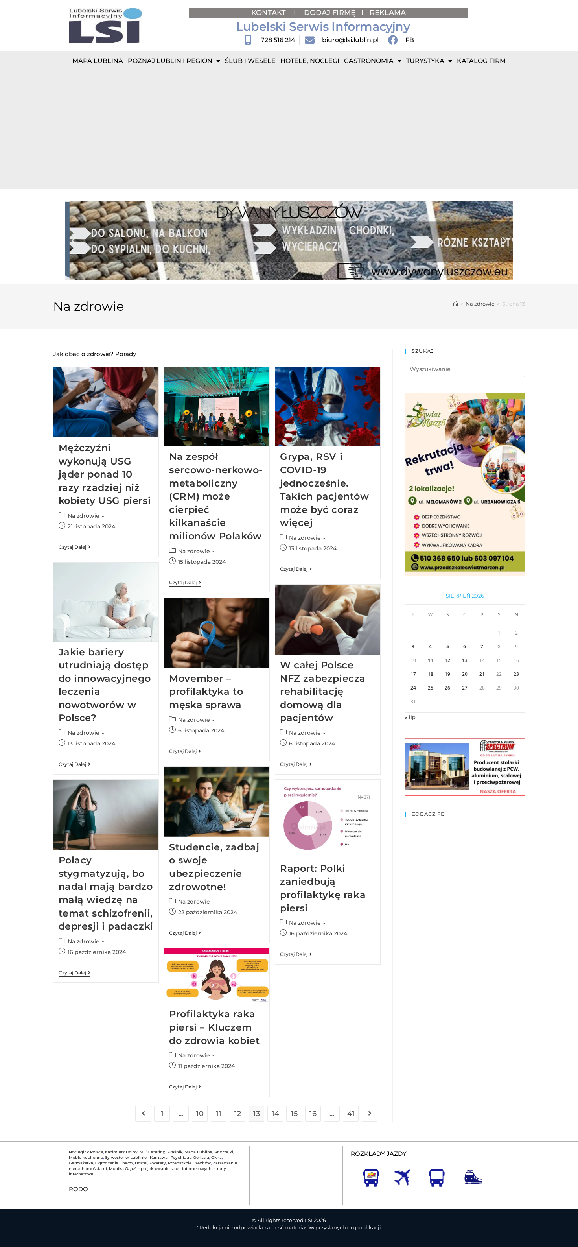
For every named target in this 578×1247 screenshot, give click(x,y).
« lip (410, 717)
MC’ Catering (153, 1152)
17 (413, 674)
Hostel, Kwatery (150, 1163)
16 (313, 1113)
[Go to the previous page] (143, 1114)
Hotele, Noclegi (309, 61)
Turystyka (425, 61)
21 (482, 674)
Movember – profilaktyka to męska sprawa (206, 691)
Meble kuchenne (86, 1157)
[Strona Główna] (455, 304)
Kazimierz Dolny (121, 1152)
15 (294, 1113)
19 (447, 674)
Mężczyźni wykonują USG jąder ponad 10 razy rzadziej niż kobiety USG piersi (105, 474)
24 (413, 687)
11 (218, 1113)
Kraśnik (175, 1152)
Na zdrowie (83, 515)
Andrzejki (223, 1152)
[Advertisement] (289, 130)
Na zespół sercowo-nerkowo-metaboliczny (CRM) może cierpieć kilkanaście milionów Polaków (216, 496)
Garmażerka (81, 1163)
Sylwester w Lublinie (126, 1157)
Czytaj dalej (74, 547)
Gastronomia (369, 61)
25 (430, 687)
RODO (78, 1189)
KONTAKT (269, 12)
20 (465, 674)
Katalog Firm (481, 61)
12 (237, 1113)
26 (447, 687)
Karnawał (159, 1157)
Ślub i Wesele (250, 61)
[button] (74, 240)
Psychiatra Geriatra (190, 1157)
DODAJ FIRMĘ (329, 12)
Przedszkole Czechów (189, 1163)
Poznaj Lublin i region (170, 61)
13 (465, 660)
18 (430, 674)
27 (465, 687)
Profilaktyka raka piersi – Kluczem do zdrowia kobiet (214, 1027)
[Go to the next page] (369, 1114)
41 (351, 1113)
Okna (216, 1157)
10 (200, 1113)
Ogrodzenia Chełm (114, 1163)
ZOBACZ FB (428, 814)
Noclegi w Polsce (86, 1152)
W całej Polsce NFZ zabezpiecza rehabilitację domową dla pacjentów (323, 691)
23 (516, 674)
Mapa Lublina (97, 61)
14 (275, 1113)
